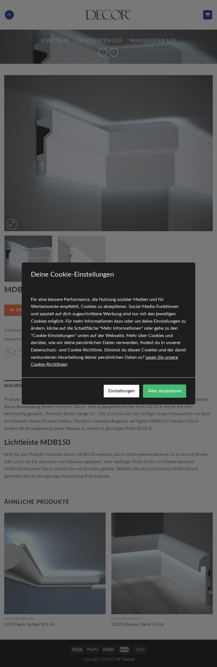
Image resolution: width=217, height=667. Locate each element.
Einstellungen (121, 391)
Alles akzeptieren (164, 391)
